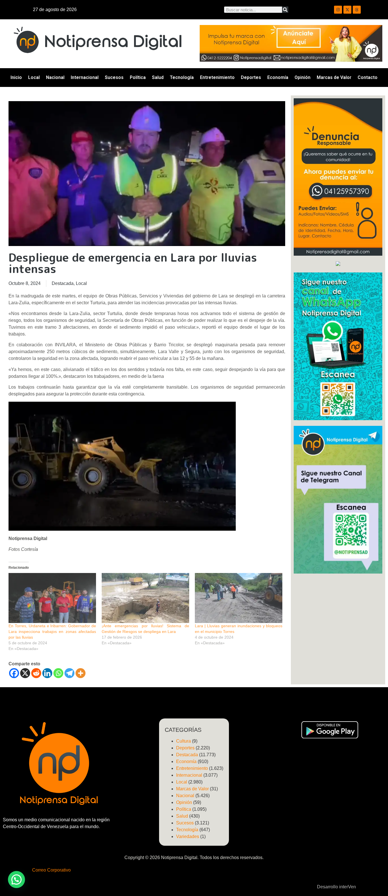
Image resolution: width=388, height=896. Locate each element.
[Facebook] (14, 673)
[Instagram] (338, 10)
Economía (277, 77)
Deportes (251, 77)
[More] (80, 673)
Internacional (85, 77)
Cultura (183, 741)
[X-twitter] (347, 10)
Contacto (367, 77)
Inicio (16, 77)
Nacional (55, 77)
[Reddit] (36, 673)
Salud (158, 77)
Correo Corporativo (51, 870)
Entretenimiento (217, 77)
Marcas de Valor (334, 77)
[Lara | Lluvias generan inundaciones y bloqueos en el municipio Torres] (238, 598)
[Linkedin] (47, 673)
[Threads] (357, 10)
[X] (25, 673)
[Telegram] (69, 673)
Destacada (63, 283)
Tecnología (182, 77)
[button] (16, 879)
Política (138, 77)
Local (34, 77)
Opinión (302, 77)
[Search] (285, 10)
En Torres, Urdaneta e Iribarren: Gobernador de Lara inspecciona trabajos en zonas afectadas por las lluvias (52, 631)
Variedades (187, 836)
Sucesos (114, 77)
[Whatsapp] (58, 673)
